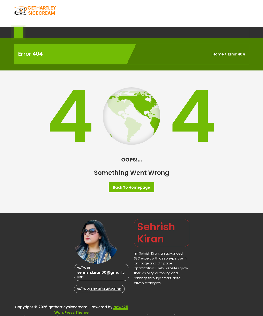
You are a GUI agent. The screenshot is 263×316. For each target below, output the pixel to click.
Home (218, 54)
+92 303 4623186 (105, 289)
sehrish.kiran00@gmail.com (101, 274)
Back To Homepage (131, 187)
